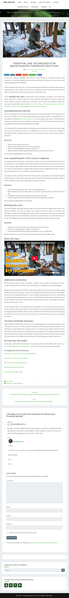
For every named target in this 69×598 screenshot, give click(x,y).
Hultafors (20, 383)
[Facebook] (15, 585)
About (26, 2)
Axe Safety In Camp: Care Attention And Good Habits (20, 353)
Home (19, 2)
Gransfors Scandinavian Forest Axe (53, 104)
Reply (9, 438)
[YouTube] (6, 585)
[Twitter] (20, 585)
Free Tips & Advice (44, 2)
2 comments (40, 69)
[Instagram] (11, 585)
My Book (33, 2)
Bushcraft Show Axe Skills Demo (14, 367)
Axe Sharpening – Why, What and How (15, 363)
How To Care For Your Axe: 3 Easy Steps (16, 358)
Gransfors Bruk (11, 383)
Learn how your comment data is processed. (43, 543)
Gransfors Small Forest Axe (32, 104)
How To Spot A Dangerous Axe (13, 372)
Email (8, 515)
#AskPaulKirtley (23, 7)
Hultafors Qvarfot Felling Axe (37, 106)
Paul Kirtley (9, 2)
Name (8, 507)
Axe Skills (9, 381)
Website (9, 524)
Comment (10, 481)
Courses (44, 7)
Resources (34, 7)
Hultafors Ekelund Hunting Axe (14, 106)
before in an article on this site (27, 119)
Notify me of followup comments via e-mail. (23, 533)
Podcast (56, 2)
